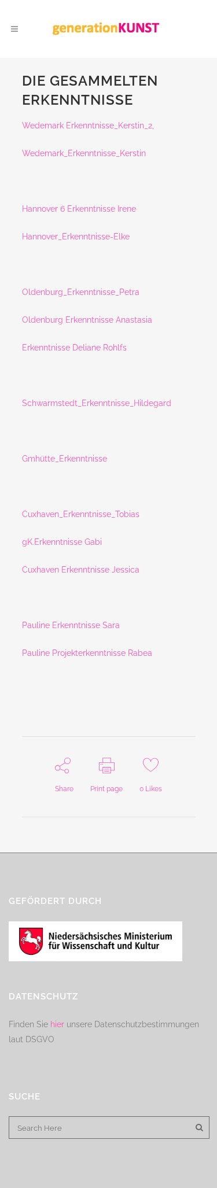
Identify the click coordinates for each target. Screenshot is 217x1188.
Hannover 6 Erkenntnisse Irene (79, 208)
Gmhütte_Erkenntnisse (64, 458)
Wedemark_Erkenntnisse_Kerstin (84, 153)
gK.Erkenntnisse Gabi (62, 542)
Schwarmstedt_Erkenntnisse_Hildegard (96, 403)
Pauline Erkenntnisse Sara (71, 625)
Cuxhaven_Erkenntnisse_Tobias (80, 514)
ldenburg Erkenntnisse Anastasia (90, 319)
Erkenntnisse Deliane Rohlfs (74, 347)
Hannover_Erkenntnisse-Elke (76, 236)
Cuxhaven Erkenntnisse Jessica (80, 569)
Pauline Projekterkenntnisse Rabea (87, 653)
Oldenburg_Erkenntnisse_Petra (80, 292)
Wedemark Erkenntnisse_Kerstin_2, (89, 125)
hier (57, 1024)
